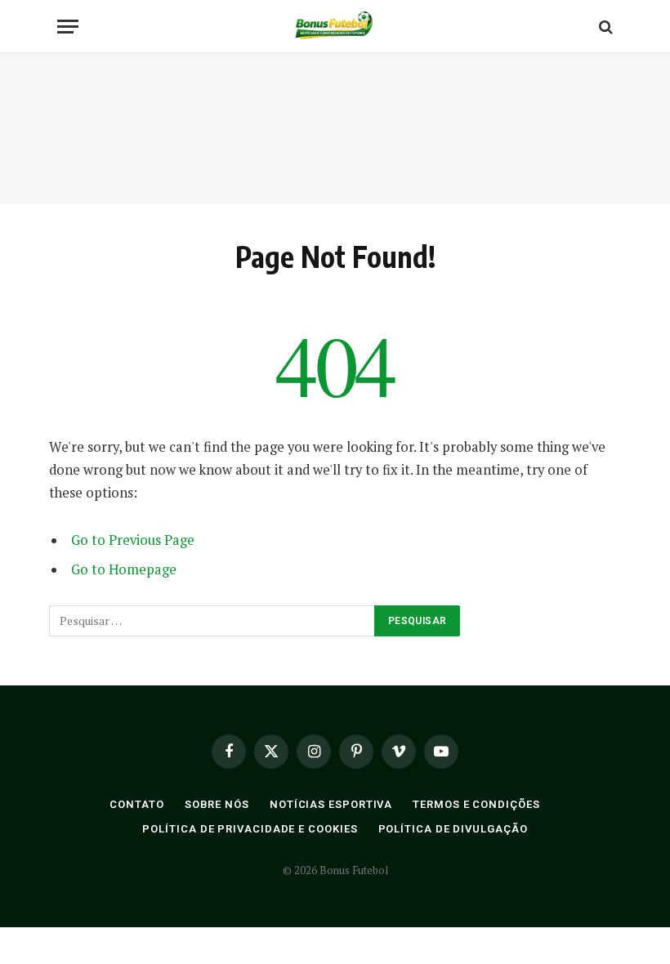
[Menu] (67, 26)
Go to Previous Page (132, 540)
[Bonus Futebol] (335, 26)
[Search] (604, 26)
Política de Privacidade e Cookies (249, 829)
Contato (136, 804)
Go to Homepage (123, 569)
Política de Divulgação (453, 829)
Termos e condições (476, 804)
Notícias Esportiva (331, 804)
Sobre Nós (217, 804)
